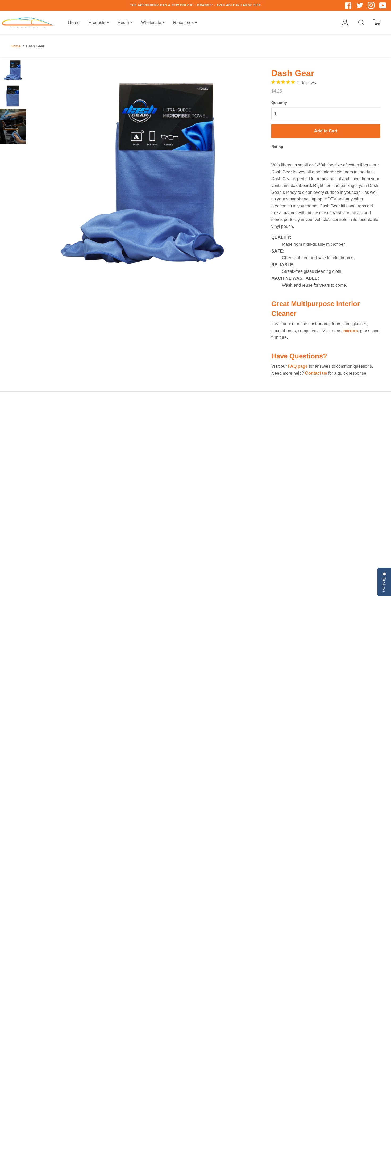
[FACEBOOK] (349, 6)
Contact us (316, 373)
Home (74, 22)
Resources (184, 22)
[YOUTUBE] (383, 6)
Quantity (279, 103)
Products (97, 22)
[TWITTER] (360, 6)
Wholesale (151, 22)
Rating (277, 146)
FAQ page (298, 366)
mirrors (350, 330)
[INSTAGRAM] (372, 6)
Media (123, 22)
